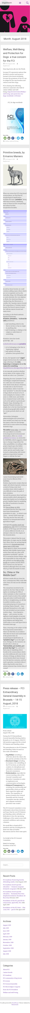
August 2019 (7, 925)
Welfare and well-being (11, 141)
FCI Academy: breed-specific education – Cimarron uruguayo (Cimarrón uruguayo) (13, 887)
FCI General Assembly (11, 854)
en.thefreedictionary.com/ (14, 344)
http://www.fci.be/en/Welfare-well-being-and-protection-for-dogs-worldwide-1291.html (15, 94)
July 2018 (6, 954)
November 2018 (8, 942)
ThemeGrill (14, 1004)
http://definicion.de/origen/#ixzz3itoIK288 (16, 368)
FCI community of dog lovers (12, 978)
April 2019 (6, 934)
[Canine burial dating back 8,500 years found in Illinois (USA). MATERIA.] (15, 466)
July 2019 (6, 928)
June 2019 (6, 931)
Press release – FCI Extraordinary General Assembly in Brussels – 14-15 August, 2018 (14, 696)
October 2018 (7, 945)
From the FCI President (10, 989)
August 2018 (7, 951)
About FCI (6, 969)
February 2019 (7, 937)
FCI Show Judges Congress (11, 987)
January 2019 (7, 939)
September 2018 (8, 948)
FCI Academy (7, 975)
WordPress (15, 1003)
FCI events (6, 981)
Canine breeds (9, 677)
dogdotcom (7, 3)
